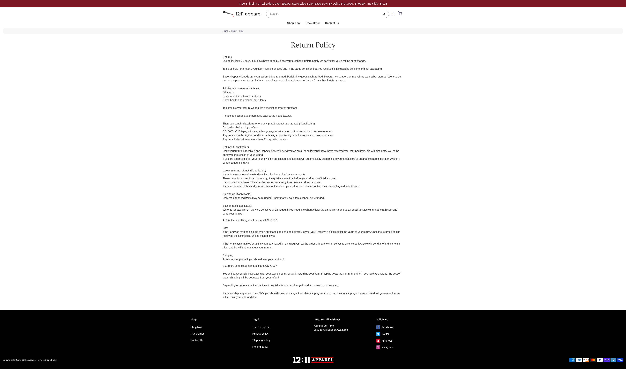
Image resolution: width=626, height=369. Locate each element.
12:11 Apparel (29, 360)
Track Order (312, 23)
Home (225, 31)
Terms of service (261, 327)
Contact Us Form (324, 325)
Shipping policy (261, 340)
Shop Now (293, 23)
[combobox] (322, 14)
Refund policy (260, 346)
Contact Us (332, 23)
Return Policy (237, 31)
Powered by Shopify (47, 360)
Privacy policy (260, 333)
